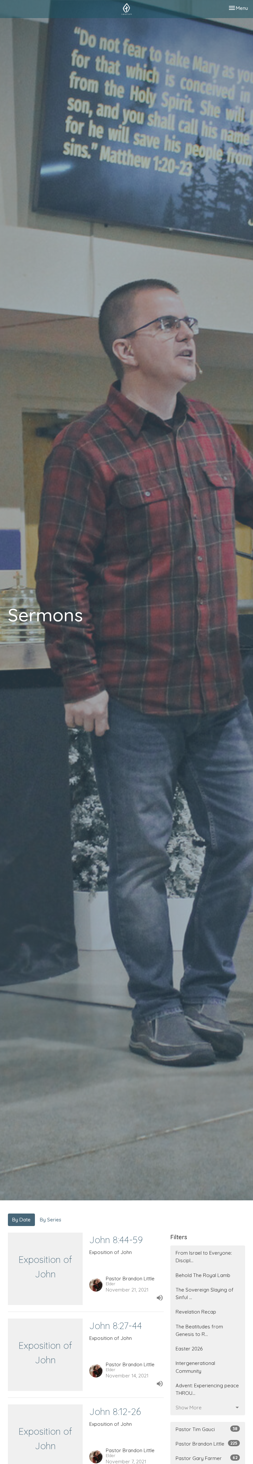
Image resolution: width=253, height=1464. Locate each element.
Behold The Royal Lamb (203, 1275)
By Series (50, 1219)
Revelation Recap (196, 1312)
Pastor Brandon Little (207, 1443)
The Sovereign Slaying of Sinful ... (205, 1293)
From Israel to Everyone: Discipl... (204, 1257)
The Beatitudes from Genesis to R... (199, 1330)
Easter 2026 (189, 1349)
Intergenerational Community (195, 1367)
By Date (21, 1219)
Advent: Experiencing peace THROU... (207, 1389)
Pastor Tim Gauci (207, 1429)
